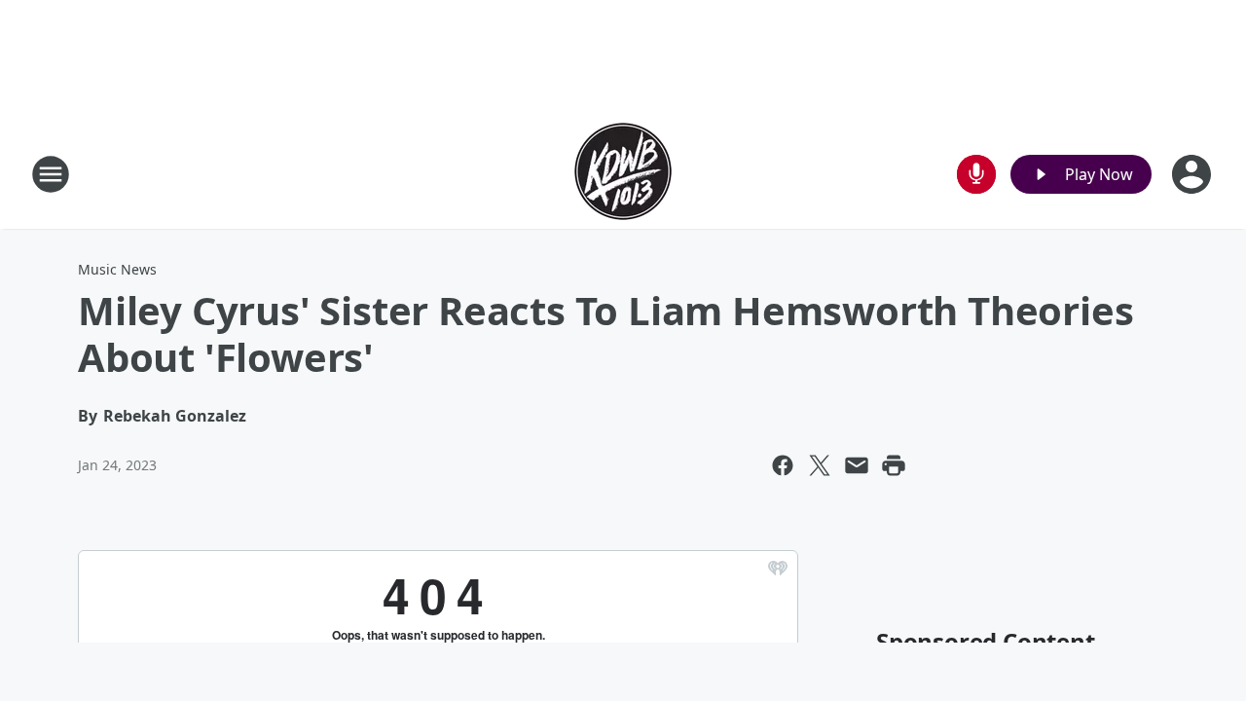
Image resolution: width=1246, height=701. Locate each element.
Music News (117, 269)
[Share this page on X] (819, 465)
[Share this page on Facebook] (782, 465)
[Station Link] (623, 174)
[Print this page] (893, 465)
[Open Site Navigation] (50, 174)
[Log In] (1193, 174)
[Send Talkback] (976, 174)
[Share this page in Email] (856, 465)
